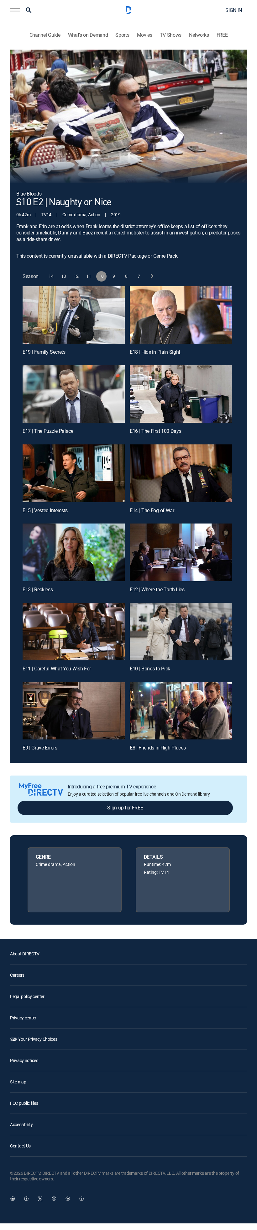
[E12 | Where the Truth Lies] (181, 552)
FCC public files (24, 1103)
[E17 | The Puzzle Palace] (74, 394)
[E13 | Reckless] (74, 552)
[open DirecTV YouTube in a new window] (67, 1198)
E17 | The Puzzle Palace (48, 430)
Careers (17, 975)
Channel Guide (44, 35)
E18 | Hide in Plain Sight (155, 351)
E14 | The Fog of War (152, 510)
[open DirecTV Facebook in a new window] (26, 1198)
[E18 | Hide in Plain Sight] (181, 315)
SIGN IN (233, 10)
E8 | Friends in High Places (158, 747)
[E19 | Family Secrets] (74, 315)
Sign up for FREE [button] (125, 807)
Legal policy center (27, 996)
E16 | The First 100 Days (155, 430)
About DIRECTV (24, 954)
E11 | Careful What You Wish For (57, 668)
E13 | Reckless (38, 589)
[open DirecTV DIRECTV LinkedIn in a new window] (12, 1198)
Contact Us (20, 1146)
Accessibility (21, 1124)
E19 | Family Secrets (44, 351)
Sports (122, 35)
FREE (222, 35)
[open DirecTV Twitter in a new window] (40, 1198)
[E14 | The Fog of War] (181, 473)
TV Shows (170, 35)
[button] (15, 10)
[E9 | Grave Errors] (74, 710)
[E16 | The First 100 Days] (181, 394)
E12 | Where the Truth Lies (157, 589)
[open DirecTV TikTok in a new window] (81, 1198)
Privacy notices (24, 1060)
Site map (18, 1082)
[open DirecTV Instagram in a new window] (53, 1198)
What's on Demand (88, 35)
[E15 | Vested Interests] (74, 473)
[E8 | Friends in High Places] (181, 710)
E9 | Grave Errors (40, 747)
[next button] (151, 276)
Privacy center (23, 1018)
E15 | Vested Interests (45, 510)
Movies (144, 35)
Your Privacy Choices (37, 1039)
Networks (199, 35)
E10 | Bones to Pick (150, 668)
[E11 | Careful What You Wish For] (74, 631)
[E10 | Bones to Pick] (181, 631)
